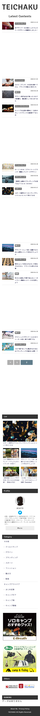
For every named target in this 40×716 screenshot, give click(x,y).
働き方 (8, 574)
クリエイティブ (12, 547)
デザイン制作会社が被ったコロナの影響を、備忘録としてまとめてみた (26, 99)
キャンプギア (11, 595)
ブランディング (12, 558)
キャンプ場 (10, 600)
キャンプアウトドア (12, 584)
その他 (6, 542)
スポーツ (9, 563)
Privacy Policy (24, 709)
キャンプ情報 (11, 606)
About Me (14, 709)
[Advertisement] (20, 55)
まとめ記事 (10, 590)
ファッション (11, 568)
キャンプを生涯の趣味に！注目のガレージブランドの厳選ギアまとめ (26, 113)
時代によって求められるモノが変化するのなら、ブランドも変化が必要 (26, 266)
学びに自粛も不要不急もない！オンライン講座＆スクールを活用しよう (26, 280)
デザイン (9, 552)
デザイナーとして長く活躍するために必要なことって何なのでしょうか (26, 252)
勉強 (7, 579)
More (19, 528)
